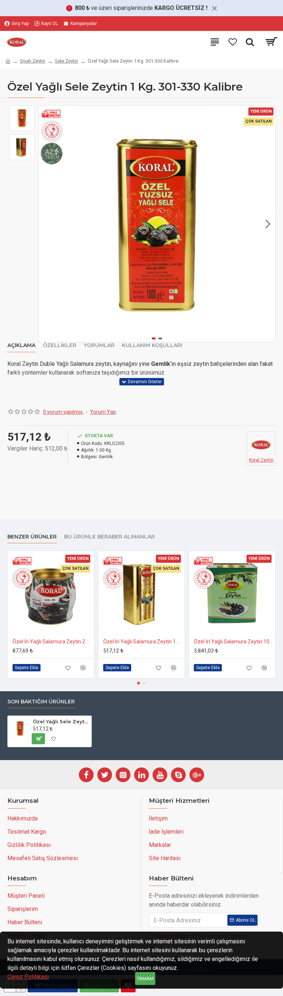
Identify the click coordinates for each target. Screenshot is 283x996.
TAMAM (145, 978)
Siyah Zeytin (32, 61)
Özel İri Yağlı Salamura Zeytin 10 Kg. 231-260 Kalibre (233, 641)
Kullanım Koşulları (152, 345)
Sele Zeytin (66, 61)
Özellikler (59, 345)
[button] (46, 223)
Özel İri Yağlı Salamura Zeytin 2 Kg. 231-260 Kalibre (52, 641)
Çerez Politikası (28, 976)
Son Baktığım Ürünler (41, 702)
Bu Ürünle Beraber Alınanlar (109, 537)
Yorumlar (99, 345)
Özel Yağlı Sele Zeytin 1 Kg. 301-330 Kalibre (61, 721)
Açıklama (21, 345)
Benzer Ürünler (32, 537)
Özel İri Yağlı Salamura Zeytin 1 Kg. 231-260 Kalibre (143, 641)
